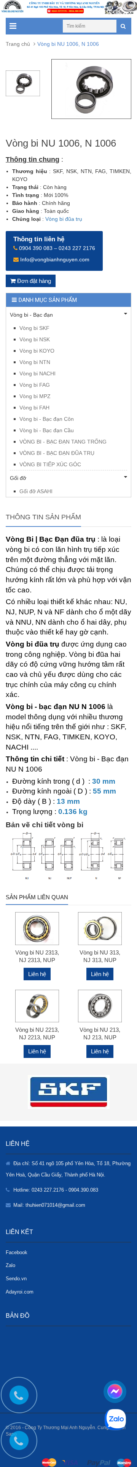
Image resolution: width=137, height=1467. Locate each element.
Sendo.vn (16, 1278)
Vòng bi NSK (34, 339)
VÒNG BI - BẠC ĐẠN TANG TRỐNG (63, 442)
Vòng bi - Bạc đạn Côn (46, 419)
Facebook (16, 1252)
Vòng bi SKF (34, 328)
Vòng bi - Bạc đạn (31, 315)
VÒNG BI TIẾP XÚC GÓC (50, 464)
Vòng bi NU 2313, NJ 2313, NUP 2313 (37, 960)
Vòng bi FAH (34, 408)
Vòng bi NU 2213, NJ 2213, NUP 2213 (37, 1037)
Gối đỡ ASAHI (36, 491)
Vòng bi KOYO (36, 351)
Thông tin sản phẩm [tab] (43, 517)
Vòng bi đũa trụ (63, 219)
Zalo (10, 1265)
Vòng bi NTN (34, 362)
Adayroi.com (19, 1292)
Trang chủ (18, 44)
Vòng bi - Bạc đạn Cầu (46, 430)
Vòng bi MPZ (35, 396)
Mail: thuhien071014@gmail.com (49, 1205)
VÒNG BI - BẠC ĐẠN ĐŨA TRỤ (56, 453)
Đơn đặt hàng (33, 281)
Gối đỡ (18, 478)
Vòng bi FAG (34, 385)
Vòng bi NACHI (37, 373)
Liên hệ (37, 974)
